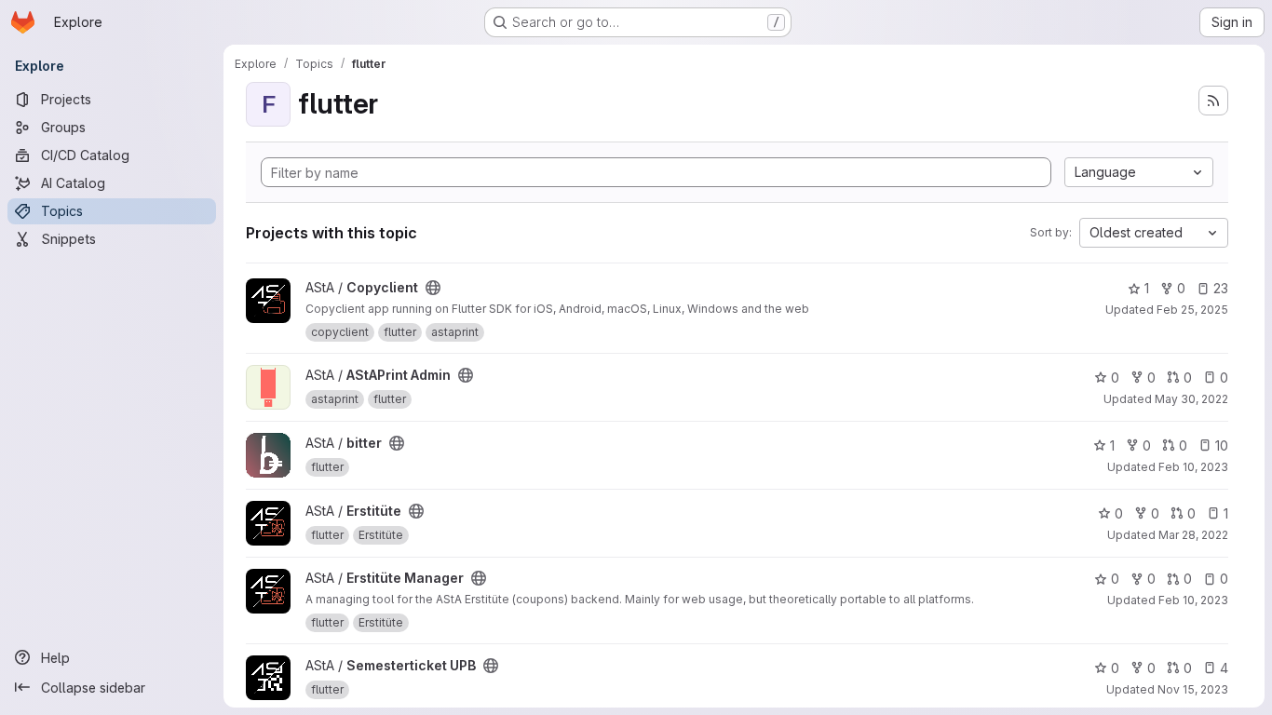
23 (1220, 288)
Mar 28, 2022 (1193, 535)
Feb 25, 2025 (1192, 310)
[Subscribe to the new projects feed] (1213, 100)
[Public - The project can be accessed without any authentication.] (433, 287)
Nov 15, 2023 (1192, 689)
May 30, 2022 (1191, 399)
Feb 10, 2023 (1193, 467)
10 (1221, 445)
